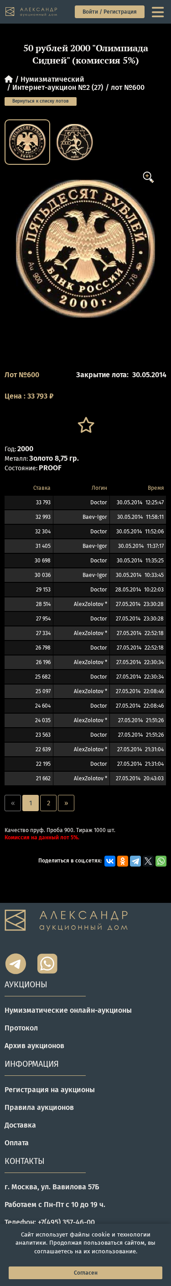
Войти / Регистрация (110, 12)
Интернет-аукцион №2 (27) (57, 87)
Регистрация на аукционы (50, 1089)
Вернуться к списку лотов (40, 101)
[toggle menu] (159, 12)
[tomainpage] (31, 12)
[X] (148, 861)
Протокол (21, 1028)
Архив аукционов (34, 1045)
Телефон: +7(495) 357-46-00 (50, 1222)
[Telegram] (135, 861)
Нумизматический (52, 79)
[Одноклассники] (122, 861)
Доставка (20, 1125)
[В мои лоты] (85, 425)
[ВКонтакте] (109, 861)
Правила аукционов (39, 1107)
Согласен (86, 1273)
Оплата (17, 1142)
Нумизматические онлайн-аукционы (68, 1010)
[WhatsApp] (160, 861)
